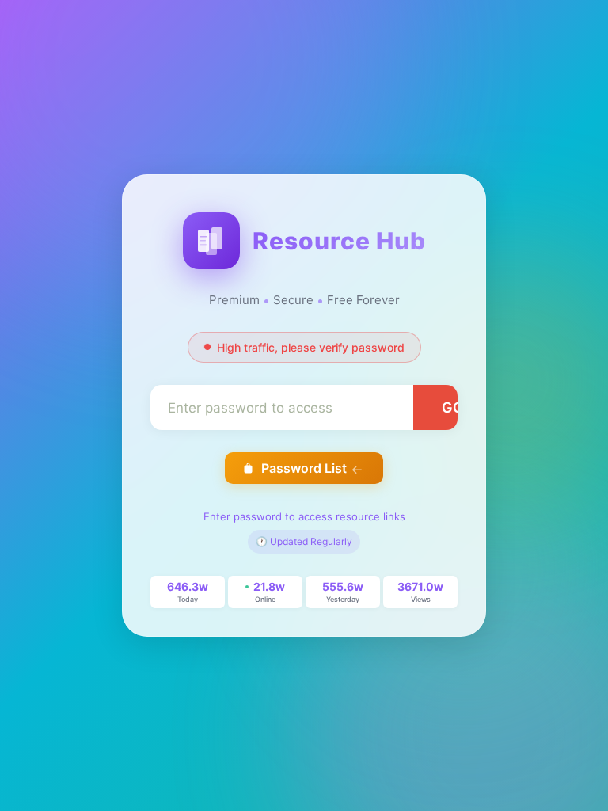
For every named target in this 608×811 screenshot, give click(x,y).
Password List (304, 468)
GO (453, 407)
